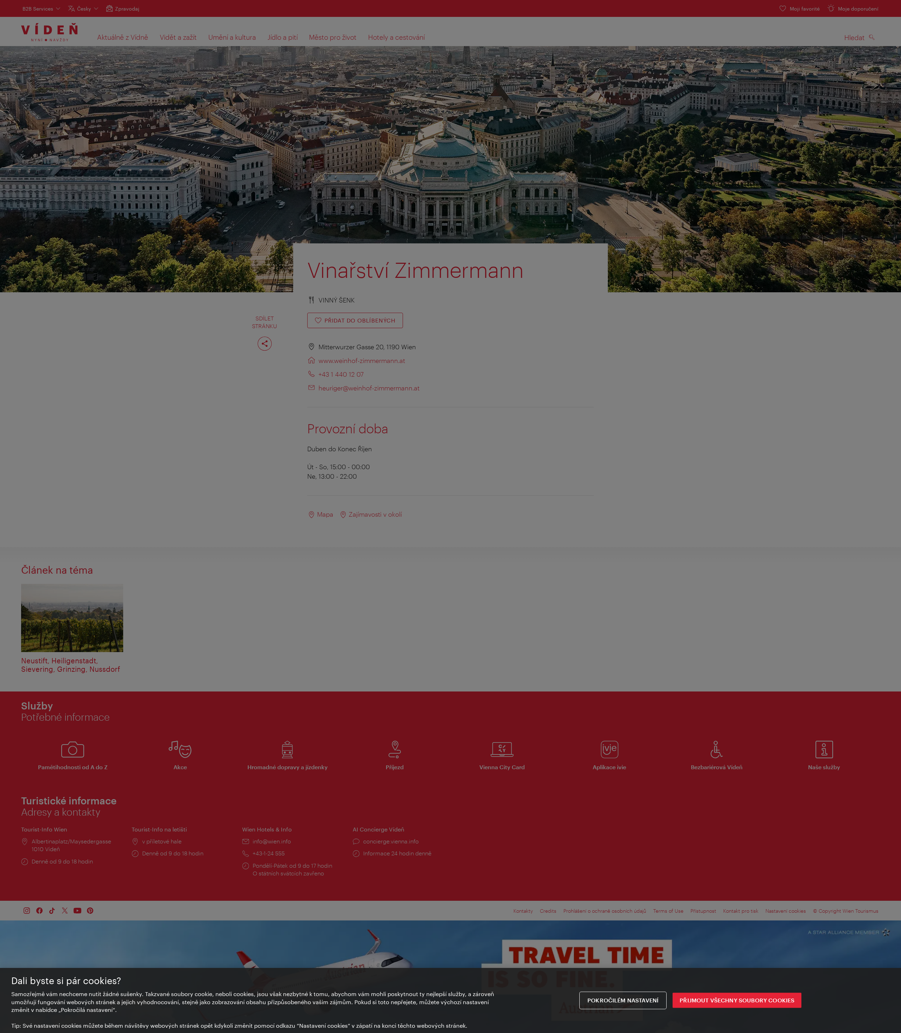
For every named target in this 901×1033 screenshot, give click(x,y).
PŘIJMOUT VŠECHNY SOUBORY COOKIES (737, 1000)
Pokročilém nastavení (623, 1000)
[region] (450, 1000)
